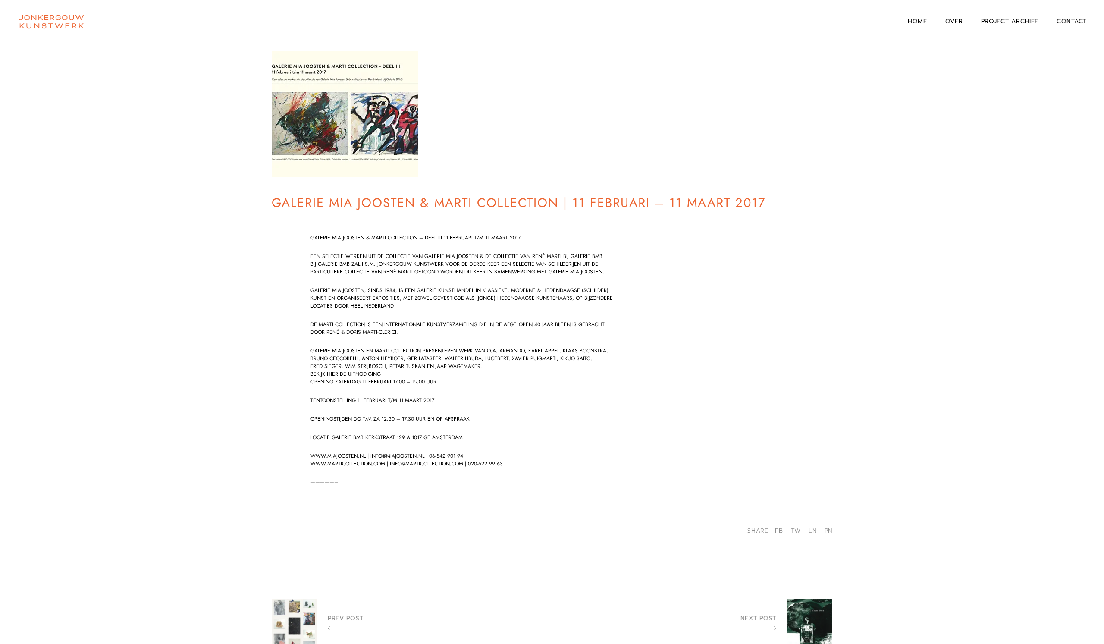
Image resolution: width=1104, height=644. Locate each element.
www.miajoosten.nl (338, 456)
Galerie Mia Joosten (337, 290)
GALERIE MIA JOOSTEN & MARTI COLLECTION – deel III (377, 238)
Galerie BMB (348, 437)
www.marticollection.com (347, 464)
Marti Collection (342, 324)
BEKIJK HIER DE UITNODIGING (345, 374)
